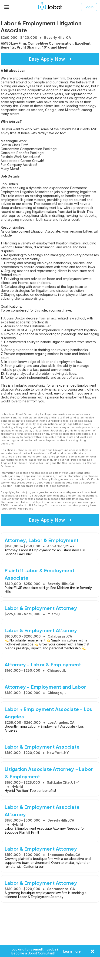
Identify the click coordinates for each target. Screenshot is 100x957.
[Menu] (7, 7)
